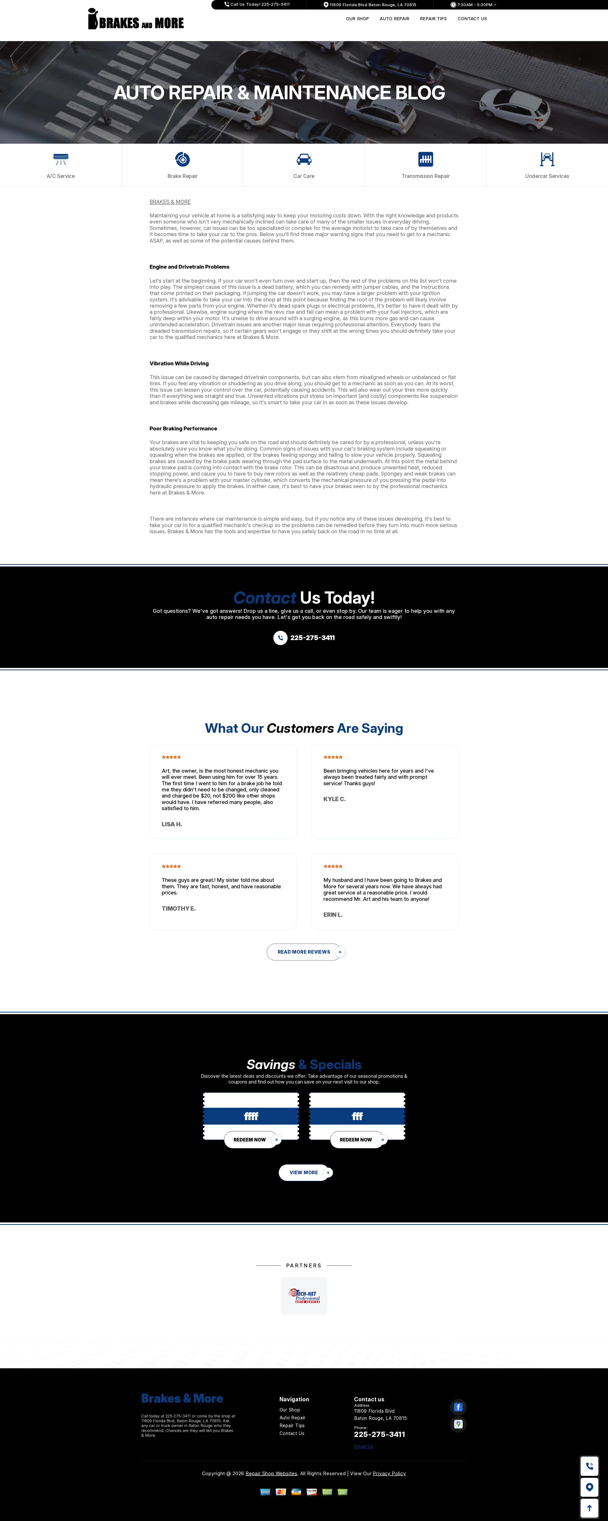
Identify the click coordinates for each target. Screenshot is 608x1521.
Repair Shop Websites (271, 1473)
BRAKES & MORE (170, 202)
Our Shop (357, 18)
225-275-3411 (178, 1416)
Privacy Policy (389, 1473)
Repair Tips (433, 18)
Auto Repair (394, 18)
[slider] (171, 757)
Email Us (363, 1446)
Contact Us (472, 18)
